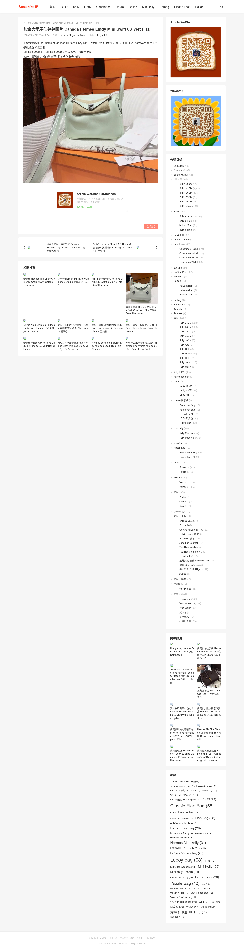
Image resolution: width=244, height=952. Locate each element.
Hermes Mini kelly (188, 842)
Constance (103, 6)
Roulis (120, 6)
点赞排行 (140, 937)
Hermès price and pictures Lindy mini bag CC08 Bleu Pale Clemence (107, 373)
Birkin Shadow (186, 205)
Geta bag (178, 276)
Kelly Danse (185, 353)
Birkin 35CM (185, 197)
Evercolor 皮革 (187, 538)
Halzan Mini (185, 294)
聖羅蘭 (177, 583)
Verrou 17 (184, 482)
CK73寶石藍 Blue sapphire (185, 799)
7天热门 (103, 937)
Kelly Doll (184, 358)
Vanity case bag (187, 603)
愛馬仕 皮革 (180, 515)
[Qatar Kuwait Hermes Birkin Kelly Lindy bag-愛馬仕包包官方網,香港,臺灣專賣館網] (28, 6)
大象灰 (192, 906)
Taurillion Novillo (188, 547)
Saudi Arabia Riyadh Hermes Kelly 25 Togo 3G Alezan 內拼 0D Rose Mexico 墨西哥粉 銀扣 (182, 676)
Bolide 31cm (185, 229)
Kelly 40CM (185, 340)
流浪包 (182, 612)
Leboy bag (185, 599)
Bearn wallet (180, 174)
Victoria (183, 506)
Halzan (177, 280)
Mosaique (179, 443)
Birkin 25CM (185, 188)
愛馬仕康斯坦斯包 (188, 912)
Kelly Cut (184, 349)
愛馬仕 (177, 492)
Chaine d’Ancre (182, 239)
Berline (183, 497)
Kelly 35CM (185, 335)
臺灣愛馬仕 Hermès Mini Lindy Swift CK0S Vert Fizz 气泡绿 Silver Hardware (141, 310)
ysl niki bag (185, 588)
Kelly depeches (182, 376)
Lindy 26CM (185, 385)
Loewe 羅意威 (181, 400)
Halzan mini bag (185, 828)
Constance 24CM (188, 253)
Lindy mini (88, 22)
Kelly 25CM (185, 322)
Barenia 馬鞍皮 (187, 520)
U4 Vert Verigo (179, 892)
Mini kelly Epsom (184, 872)
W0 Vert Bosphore (183, 901)
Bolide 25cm (185, 220)
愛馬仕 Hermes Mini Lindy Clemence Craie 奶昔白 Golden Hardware (39, 282)
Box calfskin (185, 525)
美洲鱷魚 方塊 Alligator (191, 569)
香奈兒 (177, 594)
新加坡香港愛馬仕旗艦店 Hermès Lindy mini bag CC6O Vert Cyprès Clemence (73, 373)
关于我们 (114, 937)
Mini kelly (148, 6)
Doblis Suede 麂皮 (189, 534)
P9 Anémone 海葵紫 (181, 877)
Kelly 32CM (185, 331)
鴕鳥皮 (182, 573)
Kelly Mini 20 (186, 433)
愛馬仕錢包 (177, 917)
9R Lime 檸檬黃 (179, 790)
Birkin (64, 6)
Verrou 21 (184, 486)
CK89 (209, 799)
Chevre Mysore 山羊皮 (191, 529)
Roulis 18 (184, 467)
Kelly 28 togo (198, 848)
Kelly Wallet (185, 366)
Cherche (183, 501)
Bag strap (179, 165)
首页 (53, 6)
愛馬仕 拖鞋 (180, 511)
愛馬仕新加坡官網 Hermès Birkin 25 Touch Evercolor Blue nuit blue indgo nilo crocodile (209, 755)
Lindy (87, 6)
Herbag (164, 6)
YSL (216, 902)
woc (204, 902)
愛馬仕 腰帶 (180, 579)
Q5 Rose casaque (180, 888)
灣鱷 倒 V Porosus (189, 564)
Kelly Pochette (186, 437)
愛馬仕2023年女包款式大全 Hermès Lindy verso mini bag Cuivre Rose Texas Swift (141, 373)
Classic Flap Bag (192, 805)
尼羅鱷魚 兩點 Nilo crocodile (194, 560)
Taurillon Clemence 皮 (191, 551)
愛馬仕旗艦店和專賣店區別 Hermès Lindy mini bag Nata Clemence (141, 356)
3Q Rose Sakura (180, 786)
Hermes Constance (181, 837)
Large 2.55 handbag (186, 853)
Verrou (177, 477)
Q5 (206, 883)
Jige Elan (178, 308)
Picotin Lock (182, 6)
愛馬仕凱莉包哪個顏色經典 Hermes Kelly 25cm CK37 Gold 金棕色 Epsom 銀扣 (182, 734)
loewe (210, 860)
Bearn (195, 790)
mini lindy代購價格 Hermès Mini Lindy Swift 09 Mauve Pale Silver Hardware (107, 282)
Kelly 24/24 (179, 372)
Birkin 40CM (185, 201)
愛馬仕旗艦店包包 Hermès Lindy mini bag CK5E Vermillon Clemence (39, 373)
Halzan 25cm (186, 285)
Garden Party (181, 272)
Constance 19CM (188, 248)
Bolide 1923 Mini (188, 216)
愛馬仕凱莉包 (208, 907)
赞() (151, 226)
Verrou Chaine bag (183, 897)
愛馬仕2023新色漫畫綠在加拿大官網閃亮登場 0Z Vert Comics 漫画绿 (73, 328)
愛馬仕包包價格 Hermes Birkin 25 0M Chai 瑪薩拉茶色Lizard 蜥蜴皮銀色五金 (209, 653)
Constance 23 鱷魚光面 (181, 818)
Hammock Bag (187, 409)
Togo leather (186, 556)
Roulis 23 (184, 471)
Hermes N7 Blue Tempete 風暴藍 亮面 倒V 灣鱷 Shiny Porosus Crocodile (209, 734)
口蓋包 (177, 907)
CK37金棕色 (191, 794)
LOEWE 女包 (186, 414)
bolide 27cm (185, 225)
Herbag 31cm (203, 833)
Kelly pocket (185, 362)
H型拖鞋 (178, 848)
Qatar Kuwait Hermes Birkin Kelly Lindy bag (53, 22)
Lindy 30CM (185, 390)
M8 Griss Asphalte (183, 866)
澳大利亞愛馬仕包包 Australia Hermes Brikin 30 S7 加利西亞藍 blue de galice (182, 713)
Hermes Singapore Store (73, 35)
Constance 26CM (188, 257)
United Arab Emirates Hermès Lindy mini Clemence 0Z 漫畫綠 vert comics (39, 328)
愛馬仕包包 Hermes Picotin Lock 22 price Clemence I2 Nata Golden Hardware (182, 755)
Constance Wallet (188, 262)
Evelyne (178, 267)
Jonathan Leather (188, 542)
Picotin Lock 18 (187, 452)
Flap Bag (205, 817)
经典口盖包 (185, 621)
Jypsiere (178, 313)
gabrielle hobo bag (184, 823)
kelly (76, 6)
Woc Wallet (185, 607)
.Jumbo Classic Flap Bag (184, 781)
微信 (132, 937)
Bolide (133, 6)
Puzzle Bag (185, 422)
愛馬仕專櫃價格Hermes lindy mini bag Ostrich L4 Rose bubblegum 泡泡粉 (107, 328)
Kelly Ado (184, 344)
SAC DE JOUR (201, 888)
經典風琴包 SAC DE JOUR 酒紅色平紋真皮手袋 (208, 693)
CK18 (175, 794)
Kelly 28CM (185, 327)
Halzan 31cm (186, 290)
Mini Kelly (208, 866)
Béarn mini (179, 170)
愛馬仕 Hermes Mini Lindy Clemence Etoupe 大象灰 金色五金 (73, 282)
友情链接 (124, 937)
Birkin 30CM (185, 192)
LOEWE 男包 (186, 418)
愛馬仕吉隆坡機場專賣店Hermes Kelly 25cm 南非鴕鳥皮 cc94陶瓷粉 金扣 (209, 713)
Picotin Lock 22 (187, 457)
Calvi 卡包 (179, 235)
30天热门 (93, 937)
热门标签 (151, 937)
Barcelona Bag (187, 405)
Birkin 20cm (185, 183)
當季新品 (184, 616)
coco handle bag (186, 812)
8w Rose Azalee (204, 786)
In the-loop (179, 304)
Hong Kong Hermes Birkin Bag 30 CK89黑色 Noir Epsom (182, 651)
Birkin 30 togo (209, 790)
